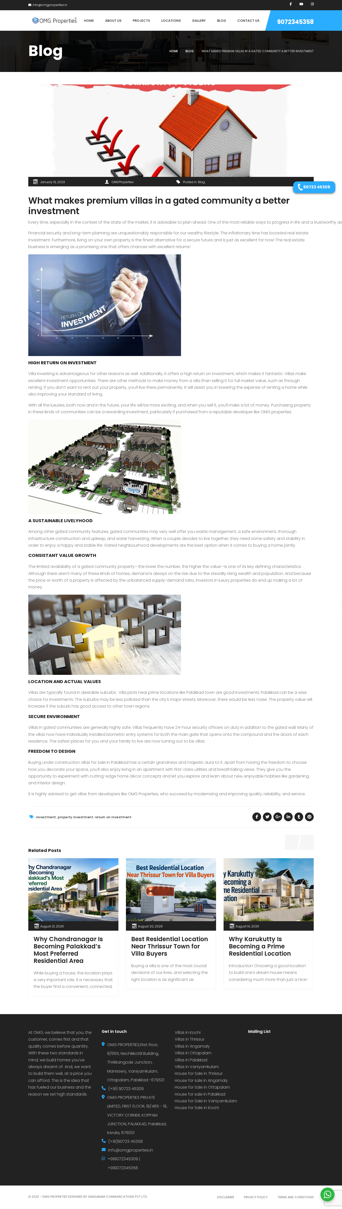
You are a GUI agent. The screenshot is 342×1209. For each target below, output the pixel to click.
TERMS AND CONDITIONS (295, 1197)
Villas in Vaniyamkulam (197, 1067)
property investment (75, 817)
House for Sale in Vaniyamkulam (206, 1101)
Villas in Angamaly (192, 1046)
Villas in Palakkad (191, 1060)
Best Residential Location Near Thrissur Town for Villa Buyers (169, 946)
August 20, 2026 (150, 926)
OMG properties (276, 412)
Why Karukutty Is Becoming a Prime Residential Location (260, 946)
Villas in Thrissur (189, 1039)
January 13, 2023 (52, 182)
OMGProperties (123, 182)
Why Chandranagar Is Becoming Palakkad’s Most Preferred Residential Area (68, 950)
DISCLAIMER (225, 1197)
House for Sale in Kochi (197, 1108)
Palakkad (269, 692)
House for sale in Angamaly (201, 1080)
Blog (190, 51)
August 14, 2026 (247, 926)
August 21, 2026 (52, 926)
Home (173, 51)
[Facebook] (291, 4)
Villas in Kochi (188, 1032)
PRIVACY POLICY (256, 1197)
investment (46, 817)
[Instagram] (312, 4)
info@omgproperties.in (50, 5)
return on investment (113, 817)
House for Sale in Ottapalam (202, 1087)
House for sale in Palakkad (200, 1094)
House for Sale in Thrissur (199, 1073)
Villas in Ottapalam (193, 1053)
